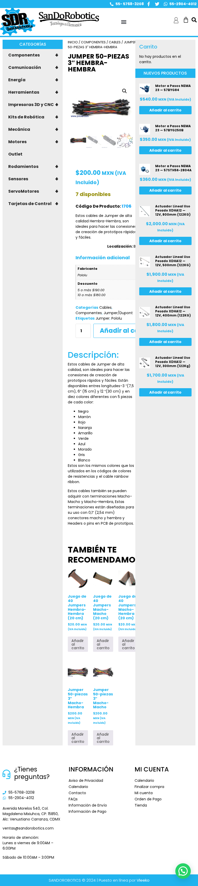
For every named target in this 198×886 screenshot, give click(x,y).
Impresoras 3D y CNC (33, 104)
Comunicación (33, 67)
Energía (33, 80)
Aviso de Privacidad (86, 780)
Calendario (78, 786)
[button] (124, 22)
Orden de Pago (148, 799)
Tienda (141, 805)
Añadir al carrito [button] (77, 644)
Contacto (77, 792)
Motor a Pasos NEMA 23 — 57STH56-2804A (173, 168)
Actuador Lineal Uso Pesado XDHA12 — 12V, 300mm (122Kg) (172, 361)
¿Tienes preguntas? (32, 773)
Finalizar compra (149, 786)
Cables (115, 42)
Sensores (33, 179)
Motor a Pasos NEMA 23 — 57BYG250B (173, 128)
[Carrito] (186, 20)
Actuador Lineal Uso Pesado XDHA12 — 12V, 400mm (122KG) (173, 311)
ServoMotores (33, 191)
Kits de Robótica (33, 117)
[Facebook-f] (148, 4)
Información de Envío (88, 805)
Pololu (116, 318)
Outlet (15, 154)
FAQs (73, 799)
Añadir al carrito (126, 330)
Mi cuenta (144, 792)
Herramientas (33, 92)
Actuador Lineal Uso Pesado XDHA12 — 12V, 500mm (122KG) (173, 261)
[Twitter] (157, 4)
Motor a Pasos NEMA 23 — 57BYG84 (173, 88)
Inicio (73, 42)
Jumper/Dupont (118, 312)
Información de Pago (87, 811)
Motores (33, 141)
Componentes (33, 55)
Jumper (103, 318)
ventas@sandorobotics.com (28, 828)
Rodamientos (33, 166)
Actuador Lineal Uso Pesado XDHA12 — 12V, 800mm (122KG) (173, 210)
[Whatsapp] (165, 4)
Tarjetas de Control (33, 203)
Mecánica (33, 129)
